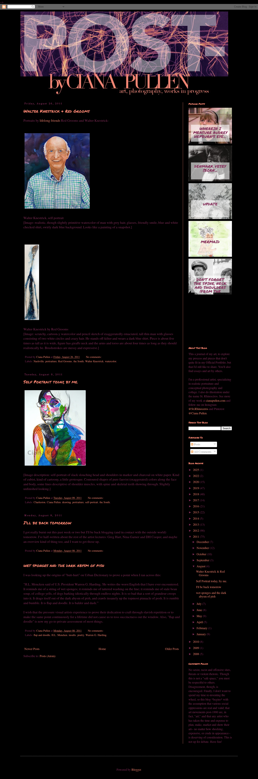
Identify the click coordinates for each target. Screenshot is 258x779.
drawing (66, 502)
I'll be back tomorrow (47, 523)
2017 (196, 500)
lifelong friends (50, 120)
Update (210, 204)
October (202, 554)
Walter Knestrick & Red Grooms (56, 111)
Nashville (39, 361)
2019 (196, 488)
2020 (196, 482)
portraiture (51, 361)
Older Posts (172, 649)
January (202, 634)
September (203, 560)
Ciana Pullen (54, 502)
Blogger (136, 769)
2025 (196, 470)
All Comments (202, 452)
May (200, 616)
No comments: (94, 357)
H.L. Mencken (59, 635)
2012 (196, 530)
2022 (196, 476)
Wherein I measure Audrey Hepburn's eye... (210, 132)
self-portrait (91, 502)
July (199, 604)
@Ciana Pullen (197, 413)
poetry (80, 635)
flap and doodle (42, 635)
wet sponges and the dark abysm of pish (63, 565)
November (203, 548)
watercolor (110, 361)
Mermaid (210, 241)
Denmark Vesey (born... (210, 168)
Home (102, 649)
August (201, 566)
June (200, 610)
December (203, 542)
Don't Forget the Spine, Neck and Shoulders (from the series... (210, 285)
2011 (196, 536)
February (202, 628)
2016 (196, 506)
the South (78, 361)
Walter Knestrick (94, 361)
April (200, 622)
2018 (196, 494)
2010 (196, 642)
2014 (196, 518)
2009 (196, 648)
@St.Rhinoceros (198, 409)
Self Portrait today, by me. (50, 382)
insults (72, 635)
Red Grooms (65, 361)
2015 (196, 512)
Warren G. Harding (96, 635)
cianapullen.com (215, 400)
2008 (196, 654)
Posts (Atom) (47, 656)
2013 (196, 524)
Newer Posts (31, 649)
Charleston (39, 502)
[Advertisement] (207, 321)
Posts (196, 444)
